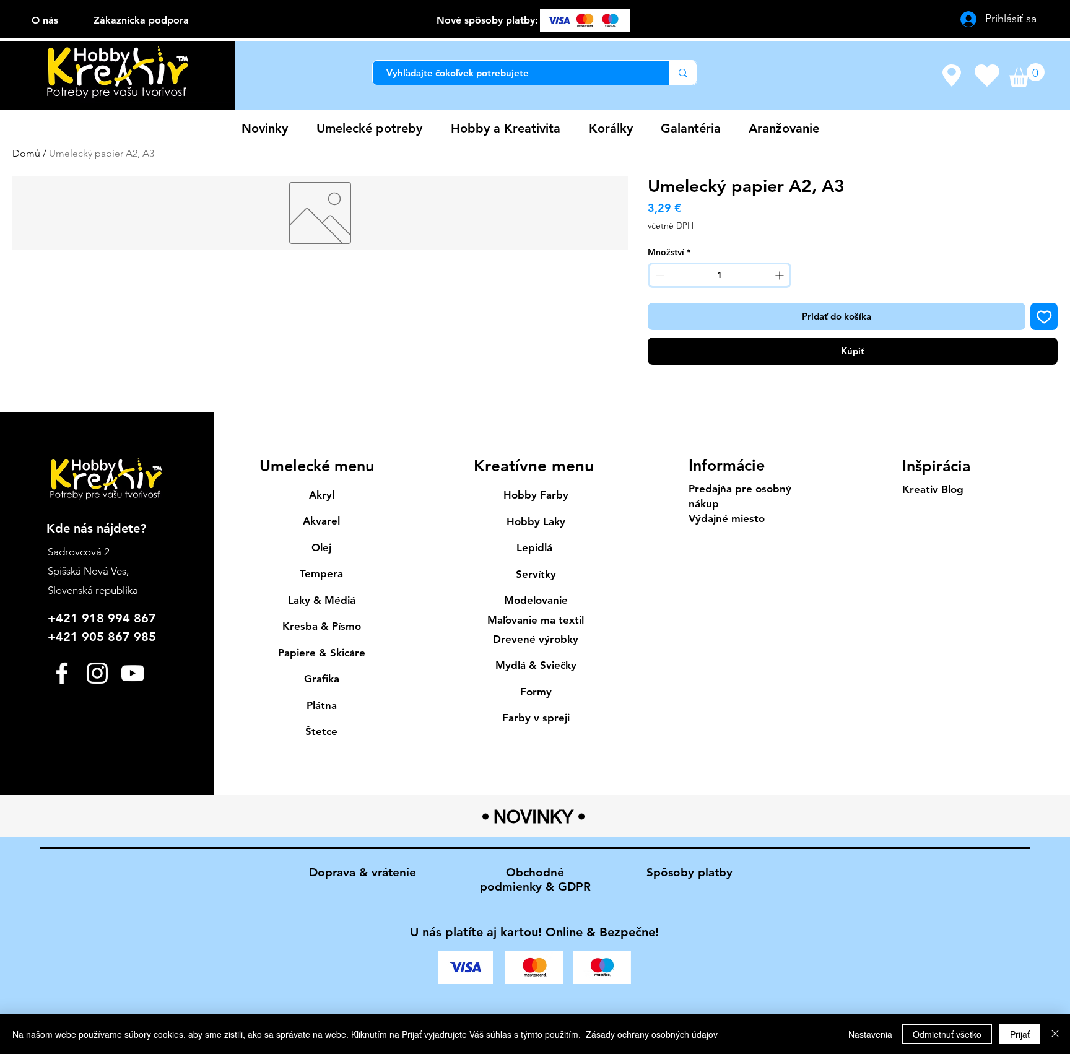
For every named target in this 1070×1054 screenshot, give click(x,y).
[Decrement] (658, 275)
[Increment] (780, 275)
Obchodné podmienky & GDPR (535, 879)
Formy (536, 692)
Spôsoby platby (689, 872)
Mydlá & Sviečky (535, 665)
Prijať (1020, 1034)
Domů (26, 153)
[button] (1027, 75)
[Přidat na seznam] (1044, 317)
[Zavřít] (1055, 1034)
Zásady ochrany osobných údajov (652, 1034)
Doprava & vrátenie (362, 872)
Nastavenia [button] (870, 1034)
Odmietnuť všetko (947, 1034)
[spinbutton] (719, 275)
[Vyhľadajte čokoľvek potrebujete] (683, 73)
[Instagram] (97, 673)
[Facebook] (62, 673)
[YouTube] (132, 673)
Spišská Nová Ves (87, 571)
